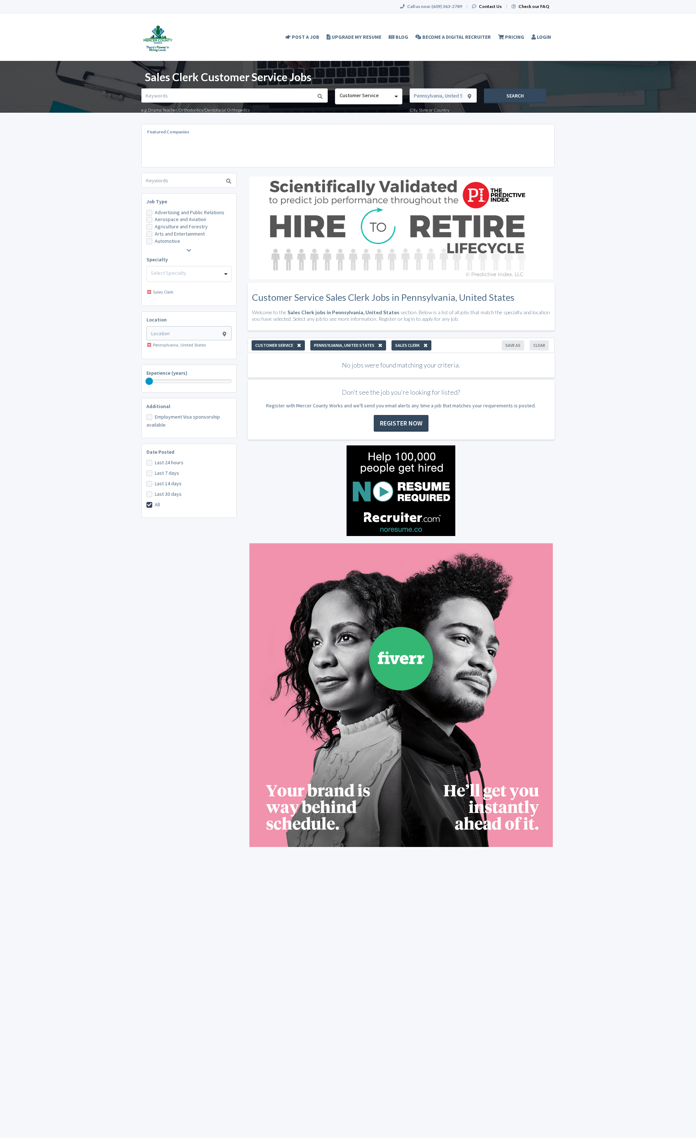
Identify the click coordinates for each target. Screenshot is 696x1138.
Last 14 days (168, 483)
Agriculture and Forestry (181, 226)
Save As (513, 345)
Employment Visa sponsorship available (183, 421)
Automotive (167, 241)
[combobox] (368, 96)
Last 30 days (168, 494)
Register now (401, 423)
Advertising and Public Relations (189, 212)
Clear (539, 345)
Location (156, 319)
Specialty (157, 259)
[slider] (149, 381)
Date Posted (160, 452)
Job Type (156, 201)
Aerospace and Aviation (180, 219)
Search (515, 95)
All (157, 504)
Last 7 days (167, 473)
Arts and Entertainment (180, 233)
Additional (158, 406)
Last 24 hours (169, 462)
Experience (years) (166, 373)
